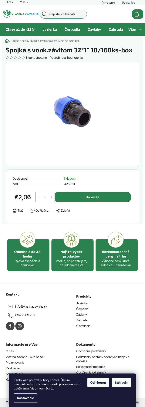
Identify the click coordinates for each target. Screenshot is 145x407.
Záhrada (82, 320)
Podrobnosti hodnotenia (66, 57)
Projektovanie (15, 362)
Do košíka (92, 197)
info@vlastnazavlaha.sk (31, 306)
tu (52, 388)
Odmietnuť (98, 382)
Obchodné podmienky (91, 351)
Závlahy (81, 314)
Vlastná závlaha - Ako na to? (25, 357)
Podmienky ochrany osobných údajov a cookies (103, 359)
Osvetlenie (83, 326)
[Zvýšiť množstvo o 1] (52, 197)
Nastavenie (25, 398)
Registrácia (129, 2)
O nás (9, 2)
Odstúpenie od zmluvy (91, 372)
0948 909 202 (25, 315)
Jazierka (82, 303)
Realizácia (13, 368)
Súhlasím (121, 382)
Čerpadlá (82, 309)
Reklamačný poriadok (90, 367)
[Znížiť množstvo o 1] (38, 197)
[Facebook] (10, 326)
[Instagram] (19, 326)
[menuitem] (20, 29)
